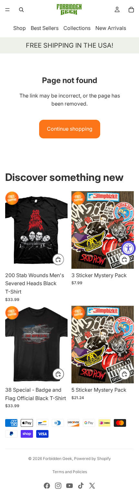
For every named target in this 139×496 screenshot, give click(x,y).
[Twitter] (92, 486)
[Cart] (131, 10)
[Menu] (7, 9)
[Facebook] (47, 486)
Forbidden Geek (57, 458)
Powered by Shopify (92, 458)
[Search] (21, 10)
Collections (77, 28)
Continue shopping (69, 129)
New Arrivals (110, 28)
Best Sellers (45, 28)
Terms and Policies (69, 471)
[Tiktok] (81, 486)
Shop (19, 28)
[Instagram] (58, 486)
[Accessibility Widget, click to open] (128, 248)
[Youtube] (69, 486)
